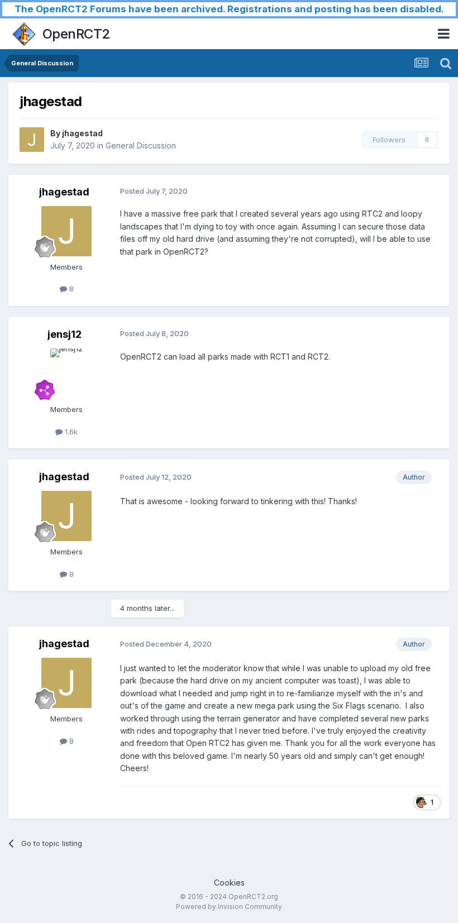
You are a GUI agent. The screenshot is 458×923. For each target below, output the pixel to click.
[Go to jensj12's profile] (66, 373)
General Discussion (141, 145)
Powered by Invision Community (229, 906)
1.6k (70, 431)
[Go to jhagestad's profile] (32, 139)
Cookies (229, 882)
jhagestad (82, 133)
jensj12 (64, 334)
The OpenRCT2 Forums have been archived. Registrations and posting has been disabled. (229, 9)
